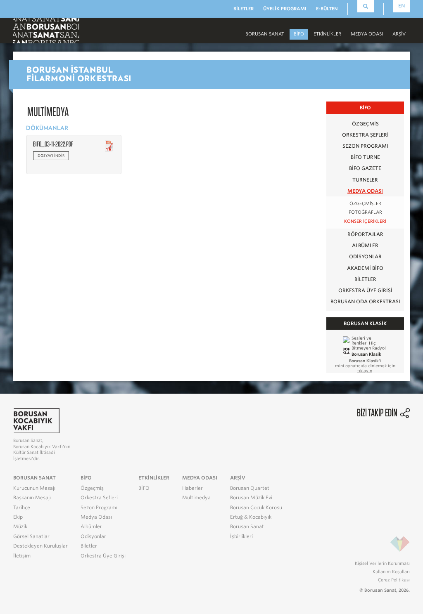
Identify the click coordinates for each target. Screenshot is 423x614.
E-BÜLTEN (327, 9)
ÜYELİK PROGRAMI (285, 9)
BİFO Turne (365, 157)
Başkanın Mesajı (32, 498)
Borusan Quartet (249, 488)
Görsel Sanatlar (31, 536)
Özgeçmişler (365, 203)
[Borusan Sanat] (46, 30)
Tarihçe (21, 507)
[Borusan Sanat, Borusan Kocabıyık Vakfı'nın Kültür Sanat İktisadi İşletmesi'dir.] (36, 420)
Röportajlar (365, 234)
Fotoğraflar (365, 212)
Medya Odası (365, 191)
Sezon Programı (365, 146)
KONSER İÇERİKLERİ (365, 221)
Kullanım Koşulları (391, 571)
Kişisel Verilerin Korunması (382, 563)
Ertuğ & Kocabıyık (250, 517)
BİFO (299, 34)
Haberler (192, 488)
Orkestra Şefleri (365, 135)
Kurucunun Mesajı (34, 488)
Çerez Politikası (394, 579)
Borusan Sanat (247, 526)
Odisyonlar (365, 256)
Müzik (20, 526)
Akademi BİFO (365, 268)
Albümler (365, 245)
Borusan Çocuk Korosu (256, 507)
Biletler (365, 279)
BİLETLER (243, 9)
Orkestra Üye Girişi (365, 290)
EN (401, 5)
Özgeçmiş (365, 123)
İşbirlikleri (241, 536)
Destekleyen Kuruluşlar (40, 546)
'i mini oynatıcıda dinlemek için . (365, 365)
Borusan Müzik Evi (251, 498)
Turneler (365, 180)
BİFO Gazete (365, 168)
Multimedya (196, 498)
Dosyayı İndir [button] (51, 156)
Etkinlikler (327, 34)
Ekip (18, 517)
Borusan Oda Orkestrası (365, 301)
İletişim (22, 556)
